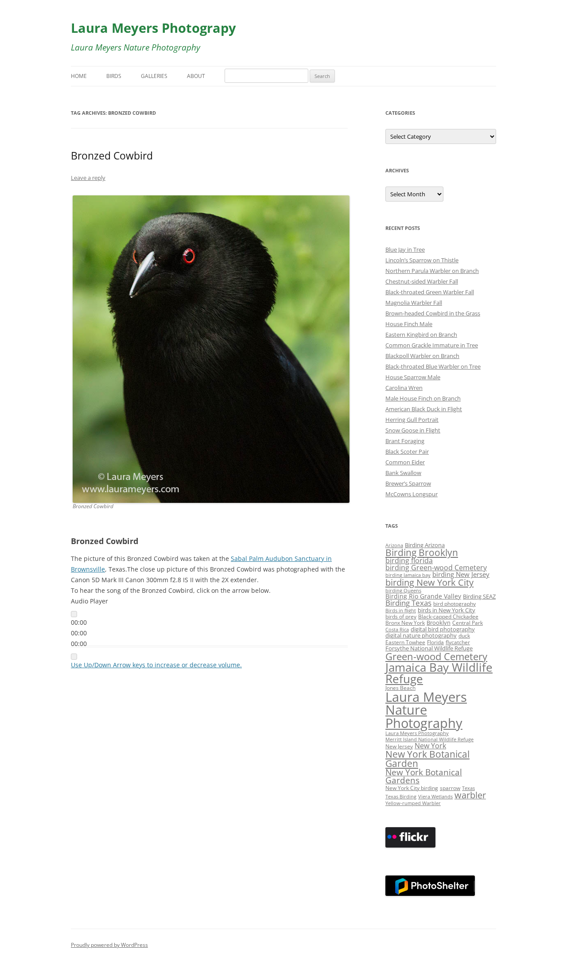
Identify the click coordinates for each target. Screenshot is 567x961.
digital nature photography (421, 635)
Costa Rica (397, 629)
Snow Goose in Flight (412, 430)
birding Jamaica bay (408, 575)
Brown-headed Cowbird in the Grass (432, 313)
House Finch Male (408, 324)
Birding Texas (408, 603)
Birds (113, 76)
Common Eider (405, 462)
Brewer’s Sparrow (408, 483)
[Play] (74, 614)
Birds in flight (400, 610)
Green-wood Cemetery (436, 656)
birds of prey (400, 616)
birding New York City (429, 582)
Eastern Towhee (405, 642)
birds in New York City (446, 610)
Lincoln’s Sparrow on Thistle (421, 260)
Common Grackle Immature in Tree (431, 345)
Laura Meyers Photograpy (153, 27)
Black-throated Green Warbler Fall (429, 292)
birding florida (409, 560)
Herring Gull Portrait (412, 420)
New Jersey (399, 746)
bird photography (454, 603)
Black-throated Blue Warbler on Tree (433, 366)
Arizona (394, 545)
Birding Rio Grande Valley (423, 596)
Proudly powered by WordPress (109, 945)
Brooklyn (438, 622)
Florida (435, 642)
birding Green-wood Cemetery (436, 567)
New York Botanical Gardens (423, 776)
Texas (468, 788)
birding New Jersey (460, 574)
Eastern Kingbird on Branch (421, 334)
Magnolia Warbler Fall (413, 303)
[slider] (156, 665)
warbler (470, 795)
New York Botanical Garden (427, 758)
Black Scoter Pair (407, 451)
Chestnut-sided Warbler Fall (421, 281)
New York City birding (411, 787)
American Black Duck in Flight (423, 409)
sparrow (450, 787)
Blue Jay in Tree (405, 249)
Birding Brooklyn (421, 552)
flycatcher (458, 642)
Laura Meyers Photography (417, 733)
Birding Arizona (425, 545)
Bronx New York (405, 622)
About (196, 76)
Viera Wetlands (435, 797)
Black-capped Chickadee (448, 616)
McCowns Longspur (411, 494)
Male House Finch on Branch (423, 398)
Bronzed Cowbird (112, 155)
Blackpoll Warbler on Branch (422, 356)
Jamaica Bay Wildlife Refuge (439, 673)
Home (79, 76)
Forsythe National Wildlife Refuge (429, 648)
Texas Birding (400, 797)
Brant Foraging (404, 441)
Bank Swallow (403, 473)
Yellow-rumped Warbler (413, 803)
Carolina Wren (404, 388)
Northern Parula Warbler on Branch (432, 271)
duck (464, 635)
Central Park (467, 622)
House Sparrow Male (412, 377)
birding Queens (403, 590)
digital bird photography (443, 629)
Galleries (154, 76)
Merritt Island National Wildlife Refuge (429, 739)
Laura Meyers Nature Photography (426, 710)
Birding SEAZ (479, 596)
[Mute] (74, 657)
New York (430, 746)
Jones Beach (400, 687)
